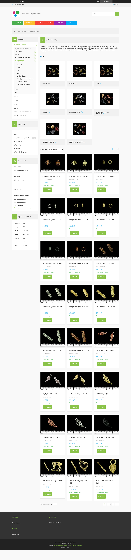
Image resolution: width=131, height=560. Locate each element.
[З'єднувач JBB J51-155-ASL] (52, 381)
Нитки (17, 55)
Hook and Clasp (75, 112)
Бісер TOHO (18, 52)
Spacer (71, 83)
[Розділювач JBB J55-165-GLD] (79, 294)
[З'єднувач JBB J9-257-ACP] (52, 424)
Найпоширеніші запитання (22, 112)
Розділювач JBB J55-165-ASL (52, 307)
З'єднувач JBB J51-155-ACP (105, 350)
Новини (16, 97)
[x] (43, 57)
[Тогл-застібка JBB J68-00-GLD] (106, 468)
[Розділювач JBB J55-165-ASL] (52, 294)
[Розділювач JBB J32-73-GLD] (79, 207)
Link (97, 83)
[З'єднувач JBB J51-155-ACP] (106, 337)
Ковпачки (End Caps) (76, 142)
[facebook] (41, 57)
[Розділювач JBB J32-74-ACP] (79, 250)
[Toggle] (52, 99)
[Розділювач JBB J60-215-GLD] (106, 294)
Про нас (71, 23)
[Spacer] (79, 71)
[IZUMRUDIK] (16, 17)
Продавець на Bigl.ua (65, 543)
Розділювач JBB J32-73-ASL (51, 220)
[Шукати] (117, 14)
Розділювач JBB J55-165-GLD (79, 307)
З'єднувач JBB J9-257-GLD (105, 394)
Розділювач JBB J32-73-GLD (78, 220)
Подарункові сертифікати (23, 49)
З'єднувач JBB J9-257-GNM (105, 437)
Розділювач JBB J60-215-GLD (106, 307)
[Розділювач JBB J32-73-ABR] (106, 163)
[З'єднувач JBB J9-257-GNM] (106, 424)
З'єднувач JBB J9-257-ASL (78, 437)
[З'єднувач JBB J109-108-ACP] (52, 163)
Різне (16, 93)
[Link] (106, 71)
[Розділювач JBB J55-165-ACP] (106, 250)
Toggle (44, 112)
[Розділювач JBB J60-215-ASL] (52, 337)
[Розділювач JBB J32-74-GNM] (52, 250)
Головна (18, 23)
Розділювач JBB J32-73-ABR (105, 176)
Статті (16, 100)
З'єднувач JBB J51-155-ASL (51, 394)
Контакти (60, 23)
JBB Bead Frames (48, 142)
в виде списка (117, 149)
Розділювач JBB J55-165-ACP (106, 263)
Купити (49, 189)
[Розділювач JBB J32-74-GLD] (106, 207)
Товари (29, 23)
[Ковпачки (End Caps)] (79, 129)
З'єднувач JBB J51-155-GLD (78, 394)
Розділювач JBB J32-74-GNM (52, 263)
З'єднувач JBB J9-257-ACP (51, 437)
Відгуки (16, 108)
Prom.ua (74, 542)
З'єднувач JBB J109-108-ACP (51, 176)
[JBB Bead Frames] (52, 129)
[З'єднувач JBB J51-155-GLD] (79, 381)
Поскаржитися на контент (61, 545)
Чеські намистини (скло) (22, 57)
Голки (16, 90)
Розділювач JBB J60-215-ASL (52, 350)
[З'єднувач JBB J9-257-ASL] (79, 424)
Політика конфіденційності (76, 545)
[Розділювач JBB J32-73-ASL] (52, 207)
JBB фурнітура (19, 60)
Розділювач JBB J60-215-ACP (79, 350)
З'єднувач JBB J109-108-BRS (79, 176)
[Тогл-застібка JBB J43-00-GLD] (52, 468)
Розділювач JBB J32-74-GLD (105, 220)
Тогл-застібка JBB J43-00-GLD (52, 481)
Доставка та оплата (44, 23)
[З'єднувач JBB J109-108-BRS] (79, 163)
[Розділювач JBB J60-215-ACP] (79, 337)
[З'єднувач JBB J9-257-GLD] (106, 381)
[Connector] (52, 71)
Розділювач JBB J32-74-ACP (78, 263)
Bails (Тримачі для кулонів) (25, 79)
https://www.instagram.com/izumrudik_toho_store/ (25, 208)
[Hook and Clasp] (79, 99)
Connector (46, 83)
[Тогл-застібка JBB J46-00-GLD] (79, 468)
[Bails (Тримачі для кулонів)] (106, 99)
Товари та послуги (22, 31)
